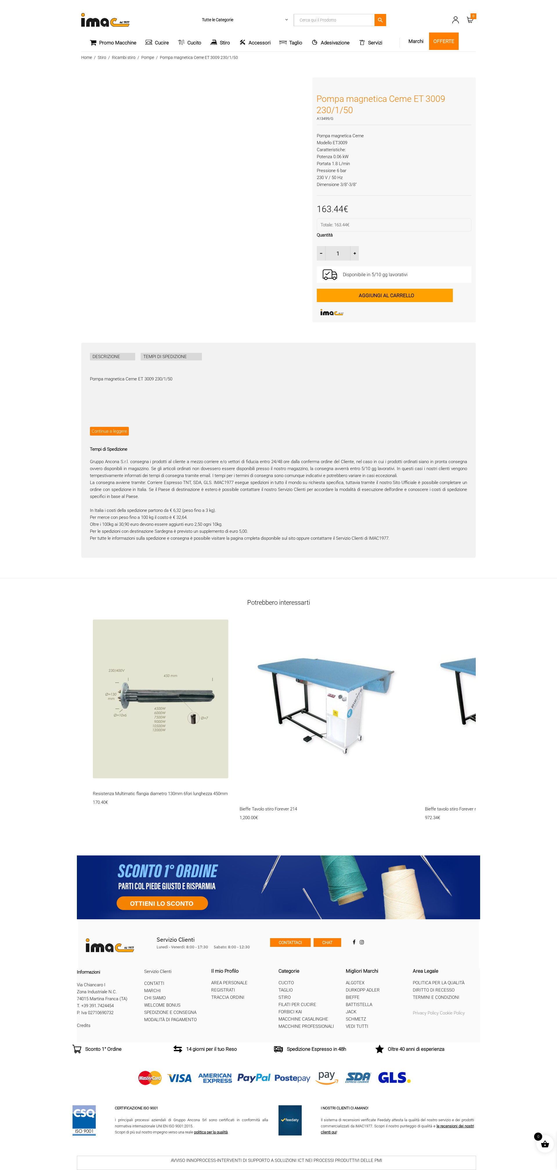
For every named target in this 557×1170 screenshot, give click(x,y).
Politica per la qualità (438, 982)
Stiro (225, 43)
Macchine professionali (306, 1026)
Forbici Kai (290, 1011)
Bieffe (352, 997)
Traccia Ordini (227, 997)
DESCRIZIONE (106, 356)
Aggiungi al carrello (386, 295)
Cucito (194, 43)
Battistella (359, 1004)
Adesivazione (335, 43)
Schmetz (356, 1019)
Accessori (260, 43)
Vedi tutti (357, 1026)
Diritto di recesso (434, 990)
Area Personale (229, 982)
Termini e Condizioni (436, 997)
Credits (84, 1025)
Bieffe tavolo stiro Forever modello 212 (461, 809)
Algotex (355, 982)
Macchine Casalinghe (303, 1019)
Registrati (223, 990)
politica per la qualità (211, 1132)
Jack (351, 1011)
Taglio (295, 43)
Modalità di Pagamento (170, 1019)
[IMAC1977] (360, 312)
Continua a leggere (109, 431)
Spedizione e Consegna (170, 1012)
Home (86, 57)
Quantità (325, 235)
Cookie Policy (452, 1013)
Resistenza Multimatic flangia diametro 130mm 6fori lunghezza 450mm (160, 793)
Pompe (147, 57)
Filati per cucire (297, 1004)
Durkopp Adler (363, 990)
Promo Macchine (117, 43)
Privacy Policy (426, 1013)
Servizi (375, 43)
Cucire (162, 43)
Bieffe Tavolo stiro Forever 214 (268, 809)
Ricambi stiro (123, 57)
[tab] (112, 356)
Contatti (154, 983)
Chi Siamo (155, 998)
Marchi (152, 990)
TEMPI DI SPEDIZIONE (165, 356)
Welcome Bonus (162, 1005)
